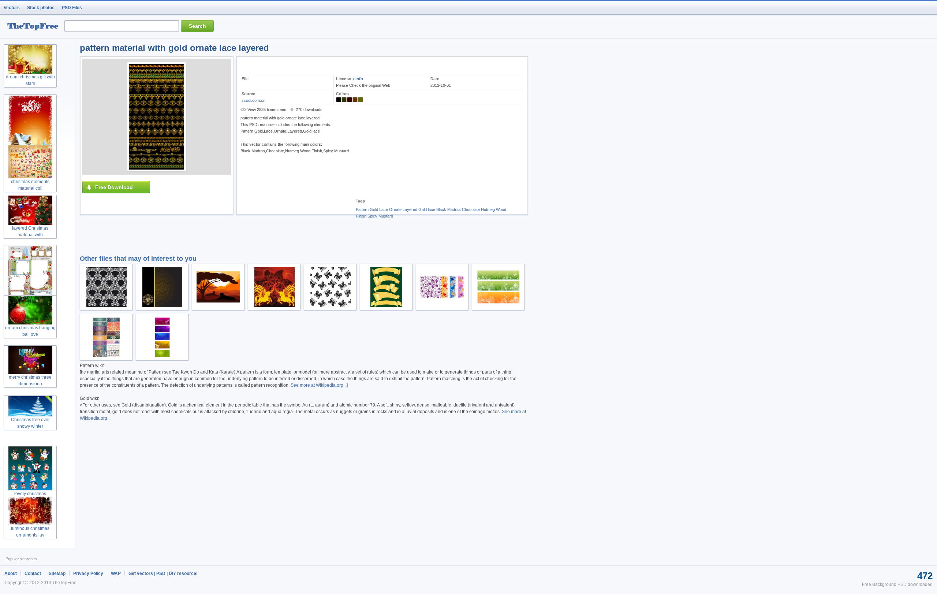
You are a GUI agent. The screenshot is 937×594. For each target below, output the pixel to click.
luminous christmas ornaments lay (30, 532)
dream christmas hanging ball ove (30, 331)
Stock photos (41, 7)
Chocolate (471, 209)
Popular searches (21, 559)
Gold (374, 209)
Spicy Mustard (380, 216)
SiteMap (57, 573)
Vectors (12, 7)
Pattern (362, 209)
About (10, 573)
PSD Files (72, 7)
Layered (410, 209)
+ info (357, 79)
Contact (33, 573)
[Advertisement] (411, 150)
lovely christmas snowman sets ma (30, 497)
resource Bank (34, 26)
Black (441, 209)
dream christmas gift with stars (30, 80)
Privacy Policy (88, 573)
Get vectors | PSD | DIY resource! (163, 573)
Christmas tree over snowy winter (30, 423)
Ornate (395, 209)
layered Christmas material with (30, 231)
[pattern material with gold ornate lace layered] (156, 117)
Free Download (114, 187)
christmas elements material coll (30, 185)
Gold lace (426, 209)
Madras (454, 209)
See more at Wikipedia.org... (319, 385)
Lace (383, 209)
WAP (116, 573)
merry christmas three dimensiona (30, 380)
